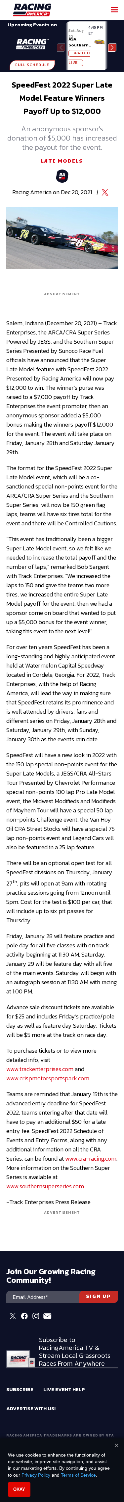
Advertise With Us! (31, 1408)
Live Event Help (64, 1389)
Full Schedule (32, 65)
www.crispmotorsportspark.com (47, 1078)
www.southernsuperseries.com (45, 1186)
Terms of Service (78, 1475)
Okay (19, 1489)
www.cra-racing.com (90, 1158)
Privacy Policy (35, 1475)
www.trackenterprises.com (39, 1069)
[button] (112, 47)
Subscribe (19, 1389)
